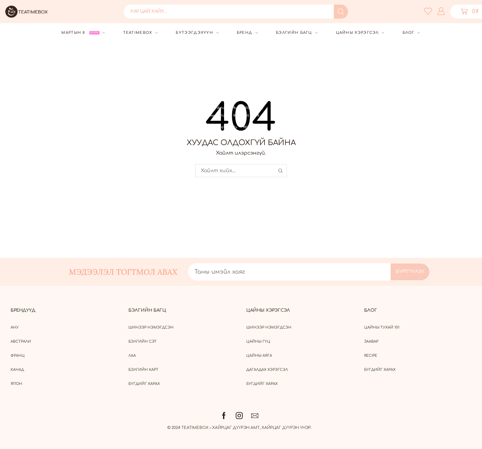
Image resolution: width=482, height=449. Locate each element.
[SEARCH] (280, 170)
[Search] (341, 12)
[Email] (254, 415)
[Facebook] (224, 415)
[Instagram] (239, 415)
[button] (428, 11)
